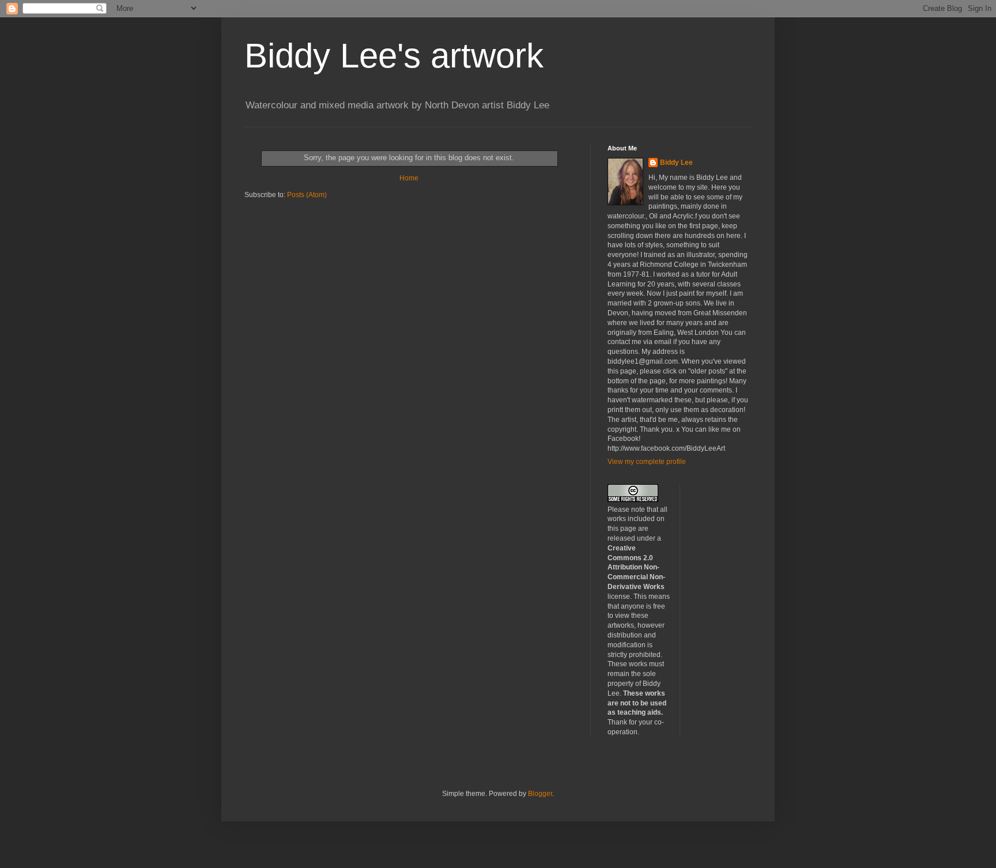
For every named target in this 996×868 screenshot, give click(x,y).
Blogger (540, 794)
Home (408, 178)
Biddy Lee (676, 162)
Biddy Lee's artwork (394, 55)
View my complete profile (647, 462)
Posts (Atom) (307, 195)
